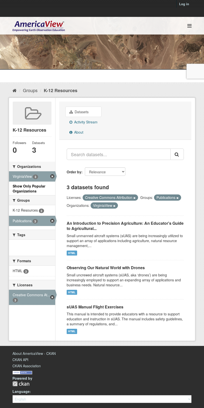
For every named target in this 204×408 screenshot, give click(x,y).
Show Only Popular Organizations (29, 188)
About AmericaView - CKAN (34, 353)
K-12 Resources (60, 90)
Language (21, 391)
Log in (184, 3)
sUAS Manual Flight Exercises (95, 307)
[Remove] (134, 198)
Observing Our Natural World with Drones (106, 267)
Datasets (81, 111)
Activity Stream (85, 121)
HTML (71, 253)
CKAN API (20, 359)
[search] (177, 154)
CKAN (20, 383)
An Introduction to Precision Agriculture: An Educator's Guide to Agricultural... (125, 225)
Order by (74, 171)
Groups (30, 90)
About (78, 132)
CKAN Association (26, 365)
